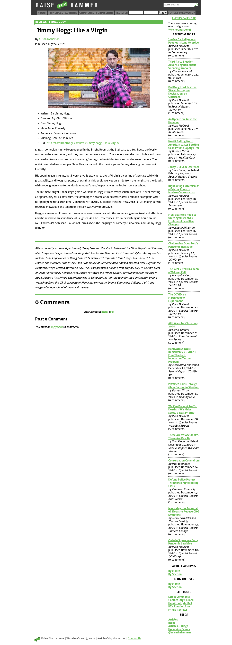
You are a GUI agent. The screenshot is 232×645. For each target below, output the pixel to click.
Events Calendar (184, 18)
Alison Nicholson (49, 39)
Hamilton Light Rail (180, 603)
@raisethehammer (179, 632)
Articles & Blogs (178, 626)
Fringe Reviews (177, 609)
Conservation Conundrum (184, 460)
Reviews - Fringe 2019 (50, 21)
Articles (173, 619)
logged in (57, 326)
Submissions (104, 12)
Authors (71, 12)
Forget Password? (181, 12)
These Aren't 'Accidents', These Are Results (183, 436)
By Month (174, 571)
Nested (105, 312)
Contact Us (134, 638)
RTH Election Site (179, 606)
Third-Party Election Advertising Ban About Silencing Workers (182, 65)
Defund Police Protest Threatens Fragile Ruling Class (183, 483)
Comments (86, 12)
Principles (56, 12)
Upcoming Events (179, 629)
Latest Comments (179, 596)
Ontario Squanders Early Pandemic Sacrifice (183, 542)
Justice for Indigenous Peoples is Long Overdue (183, 41)
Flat (112, 312)
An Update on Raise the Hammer (182, 121)
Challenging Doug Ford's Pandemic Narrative (183, 245)
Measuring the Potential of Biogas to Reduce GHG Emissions (183, 511)
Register (121, 12)
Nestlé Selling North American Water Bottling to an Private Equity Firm (183, 145)
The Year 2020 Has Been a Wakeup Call (183, 270)
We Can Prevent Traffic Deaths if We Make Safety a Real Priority (182, 409)
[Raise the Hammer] (66, 9)
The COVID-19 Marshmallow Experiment (177, 298)
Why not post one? (179, 29)
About (42, 12)
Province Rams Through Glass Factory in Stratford (183, 385)
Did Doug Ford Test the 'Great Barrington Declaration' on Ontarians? (182, 92)
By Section (175, 574)
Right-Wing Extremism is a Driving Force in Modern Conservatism (183, 189)
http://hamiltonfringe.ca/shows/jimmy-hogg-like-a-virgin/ (83, 143)
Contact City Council (181, 600)
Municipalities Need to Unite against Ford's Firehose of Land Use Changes (182, 219)
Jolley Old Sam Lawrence (183, 167)
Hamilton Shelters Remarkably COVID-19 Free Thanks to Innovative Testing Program (182, 355)
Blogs (171, 622)
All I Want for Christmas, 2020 (183, 325)
